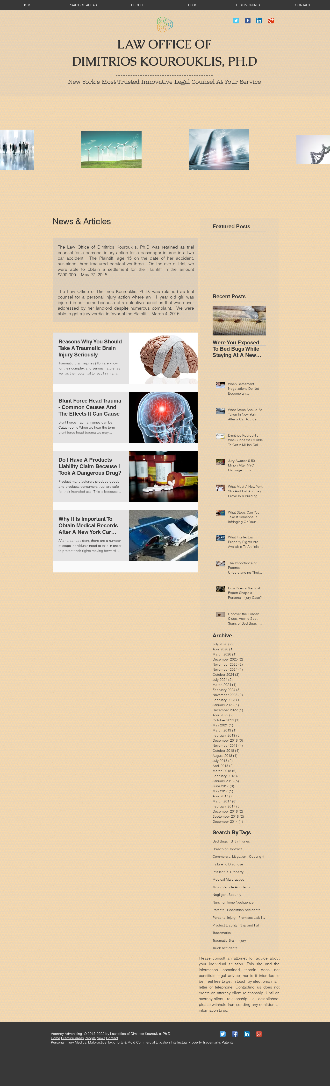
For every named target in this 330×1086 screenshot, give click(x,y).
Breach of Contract (227, 849)
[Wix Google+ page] (271, 20)
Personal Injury (62, 1042)
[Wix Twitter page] (236, 20)
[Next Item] (258, 320)
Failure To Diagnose (228, 864)
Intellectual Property (228, 872)
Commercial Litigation (229, 856)
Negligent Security (227, 894)
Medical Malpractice (228, 879)
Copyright (256, 856)
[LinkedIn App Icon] (259, 20)
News (101, 1038)
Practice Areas (72, 1038)
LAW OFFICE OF (164, 44)
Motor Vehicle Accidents (231, 887)
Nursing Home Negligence (233, 902)
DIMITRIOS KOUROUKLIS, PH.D (164, 61)
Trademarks (212, 1042)
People (90, 1038)
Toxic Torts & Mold (121, 1042)
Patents (218, 910)
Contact (112, 1038)
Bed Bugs (220, 841)
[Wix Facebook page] (248, 20)
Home (55, 1038)
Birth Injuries (240, 841)
